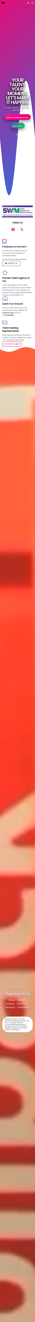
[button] (28, 3)
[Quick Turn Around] (5, 298)
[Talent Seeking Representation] (4, 322)
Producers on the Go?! (14, 246)
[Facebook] (13, 229)
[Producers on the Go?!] (4, 241)
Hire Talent (17, 126)
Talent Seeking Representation (10, 329)
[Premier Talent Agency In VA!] (5, 272)
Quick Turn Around (12, 303)
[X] (22, 229)
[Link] (3, 3)
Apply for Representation (17, 118)
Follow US (17, 222)
